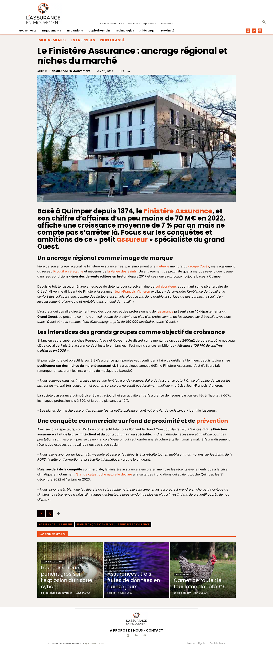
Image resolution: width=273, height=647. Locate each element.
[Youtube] (260, 30)
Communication (183, 574)
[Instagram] (248, 30)
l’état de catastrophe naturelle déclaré (103, 474)
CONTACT (154, 630)
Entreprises (83, 40)
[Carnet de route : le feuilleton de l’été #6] (203, 569)
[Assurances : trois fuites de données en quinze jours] (136, 569)
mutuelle (162, 266)
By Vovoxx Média (94, 643)
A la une (113, 568)
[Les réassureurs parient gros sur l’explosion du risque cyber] (70, 569)
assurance (165, 311)
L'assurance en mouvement (69, 71)
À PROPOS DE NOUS (126, 630)
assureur (66, 524)
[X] (49, 513)
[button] (264, 22)
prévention (212, 421)
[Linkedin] (254, 30)
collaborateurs (166, 286)
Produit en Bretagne (68, 271)
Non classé (112, 40)
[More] (58, 513)
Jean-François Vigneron (132, 291)
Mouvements (52, 40)
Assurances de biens (53, 561)
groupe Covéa (198, 266)
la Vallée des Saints (122, 271)
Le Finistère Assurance (133, 524)
